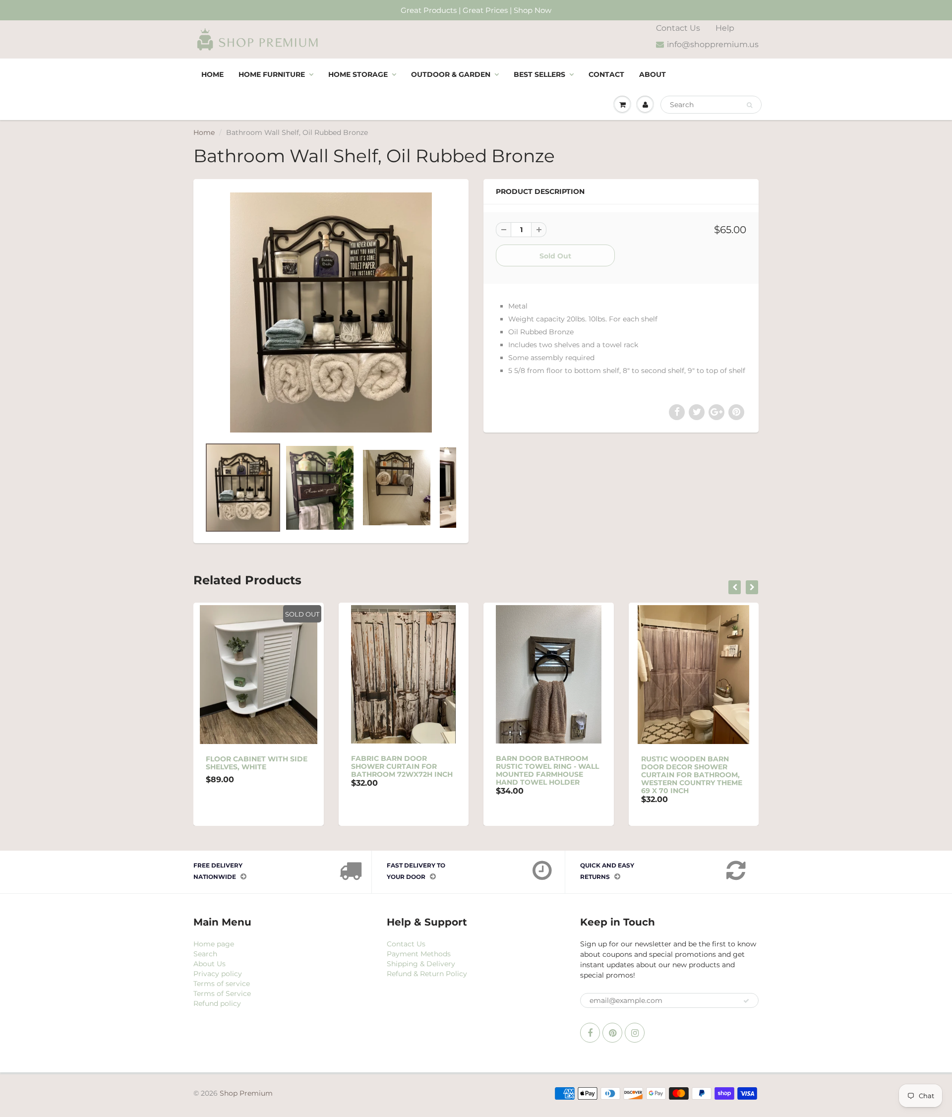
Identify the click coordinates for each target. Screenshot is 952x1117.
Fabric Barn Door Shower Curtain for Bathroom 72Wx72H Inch (402, 766)
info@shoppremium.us (713, 44)
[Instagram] (635, 1033)
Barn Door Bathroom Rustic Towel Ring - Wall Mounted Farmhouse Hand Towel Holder (547, 770)
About (652, 74)
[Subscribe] (746, 1001)
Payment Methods (419, 953)
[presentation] (734, 587)
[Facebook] (590, 1033)
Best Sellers (539, 74)
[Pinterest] (612, 1033)
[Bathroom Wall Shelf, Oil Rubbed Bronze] (331, 312)
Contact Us (678, 28)
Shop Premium (246, 1093)
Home (212, 74)
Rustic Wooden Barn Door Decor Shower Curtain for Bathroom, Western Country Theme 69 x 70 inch (691, 774)
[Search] (749, 105)
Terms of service (221, 983)
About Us (209, 963)
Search (205, 953)
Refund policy (217, 1003)
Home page (213, 943)
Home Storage (358, 74)
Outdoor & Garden (450, 74)
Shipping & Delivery (421, 963)
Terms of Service (222, 993)
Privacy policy (217, 973)
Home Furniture (271, 74)
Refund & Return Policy (427, 973)
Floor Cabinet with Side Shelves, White (256, 762)
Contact (606, 74)
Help (724, 28)
